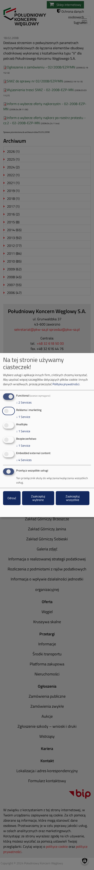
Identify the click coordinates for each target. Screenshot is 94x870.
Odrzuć (11, 498)
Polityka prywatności (65, 384)
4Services (24, 460)
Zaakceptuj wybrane (38, 498)
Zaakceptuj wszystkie (73, 498)
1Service (23, 417)
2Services (24, 402)
